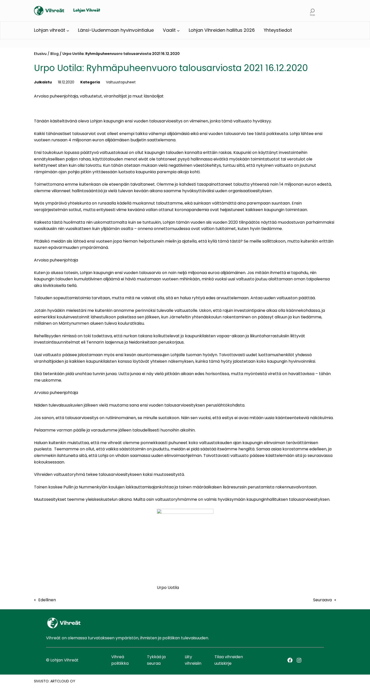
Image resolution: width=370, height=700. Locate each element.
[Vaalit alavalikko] (178, 30)
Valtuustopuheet (121, 82)
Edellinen (47, 600)
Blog (54, 53)
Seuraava (322, 600)
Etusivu (40, 53)
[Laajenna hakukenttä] (312, 11)
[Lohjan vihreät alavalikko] (67, 30)
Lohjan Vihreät (86, 11)
